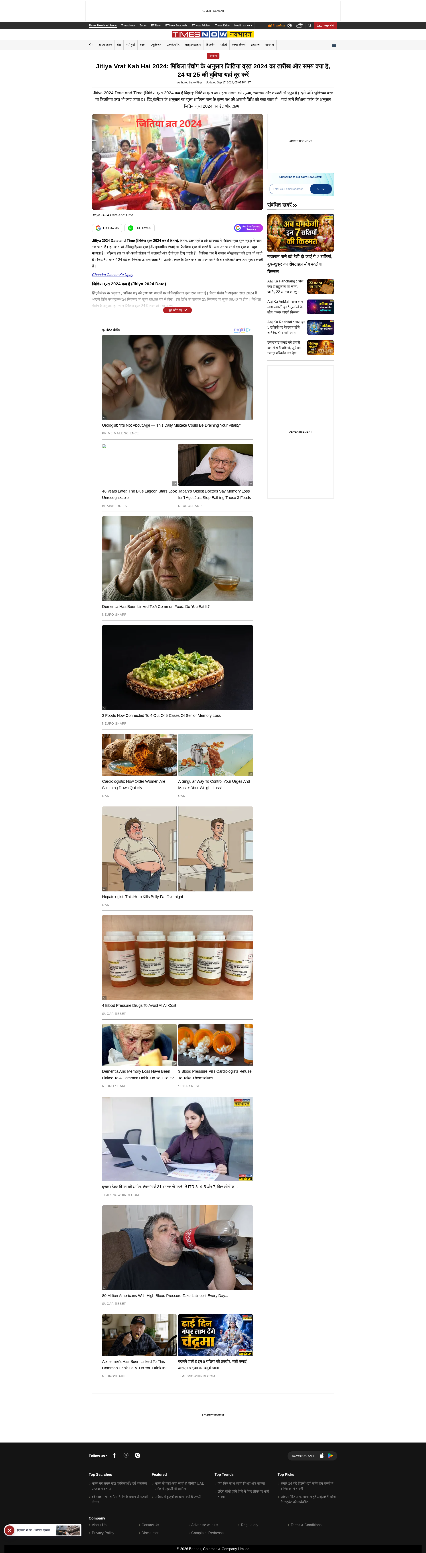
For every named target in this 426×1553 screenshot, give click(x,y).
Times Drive (222, 25)
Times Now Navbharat (103, 25)
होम (91, 45)
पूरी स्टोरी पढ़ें (175, 310)
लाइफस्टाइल (193, 45)
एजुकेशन (156, 45)
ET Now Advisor (201, 25)
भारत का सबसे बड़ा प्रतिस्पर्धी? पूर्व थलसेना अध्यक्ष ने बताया (119, 1486)
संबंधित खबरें (279, 205)
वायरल (269, 45)
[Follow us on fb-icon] (114, 1456)
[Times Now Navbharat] (213, 34)
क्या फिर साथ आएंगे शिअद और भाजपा (241, 1483)
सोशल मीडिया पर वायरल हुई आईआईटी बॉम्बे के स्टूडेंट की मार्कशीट (308, 1499)
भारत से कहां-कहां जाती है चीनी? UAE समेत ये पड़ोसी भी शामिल (179, 1486)
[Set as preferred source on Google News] (248, 228)
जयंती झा (197, 82)
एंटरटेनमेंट (173, 45)
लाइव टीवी (329, 25)
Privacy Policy (103, 1533)
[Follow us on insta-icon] (137, 1456)
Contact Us (150, 1525)
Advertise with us (204, 1525)
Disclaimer (150, 1533)
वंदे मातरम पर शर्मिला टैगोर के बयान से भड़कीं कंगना (120, 1499)
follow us (111, 228)
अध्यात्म (255, 45)
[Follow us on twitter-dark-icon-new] (126, 1456)
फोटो (224, 45)
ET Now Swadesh (176, 25)
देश (119, 45)
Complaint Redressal (208, 1533)
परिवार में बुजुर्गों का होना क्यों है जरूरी (178, 1497)
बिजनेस (210, 45)
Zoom (143, 25)
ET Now (156, 25)
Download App (303, 1455)
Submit (322, 189)
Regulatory (249, 1525)
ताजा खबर (105, 45)
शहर (143, 45)
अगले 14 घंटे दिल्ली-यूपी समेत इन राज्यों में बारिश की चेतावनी (307, 1486)
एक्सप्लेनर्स (239, 45)
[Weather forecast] (300, 26)
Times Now (128, 25)
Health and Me (243, 25)
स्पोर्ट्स (130, 45)
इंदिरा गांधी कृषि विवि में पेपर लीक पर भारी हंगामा (243, 1494)
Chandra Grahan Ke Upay (112, 275)
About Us (99, 1525)
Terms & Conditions (306, 1525)
